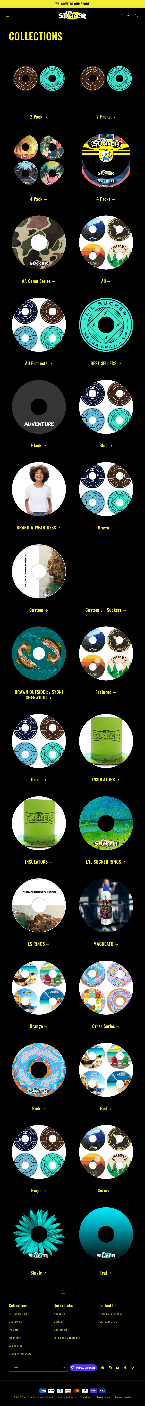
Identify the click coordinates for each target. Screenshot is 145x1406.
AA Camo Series (36, 281)
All (103, 281)
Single (36, 1272)
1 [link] (63, 1291)
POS (46, 1397)
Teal (103, 1272)
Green (36, 779)
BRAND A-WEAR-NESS (36, 527)
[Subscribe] (64, 1367)
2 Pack (36, 116)
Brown (103, 527)
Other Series (103, 1026)
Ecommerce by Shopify (64, 1397)
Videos (58, 1321)
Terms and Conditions (67, 1337)
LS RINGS (36, 944)
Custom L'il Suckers (103, 610)
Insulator (14, 1329)
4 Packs (103, 199)
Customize (15, 1321)
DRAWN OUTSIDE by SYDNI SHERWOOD (39, 694)
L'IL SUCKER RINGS (103, 862)
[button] (7, 15)
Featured (103, 692)
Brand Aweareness (20, 1353)
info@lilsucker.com (110, 1313)
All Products (36, 363)
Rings (36, 1190)
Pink (36, 1108)
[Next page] (82, 1291)
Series (103, 1190)
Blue (103, 445)
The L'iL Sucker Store (33, 1397)
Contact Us (60, 1329)
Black (36, 445)
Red (103, 1108)
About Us (59, 1313)
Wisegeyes (15, 1345)
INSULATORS (103, 779)
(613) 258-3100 (107, 1321)
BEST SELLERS (103, 363)
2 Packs (103, 116)
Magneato (15, 1337)
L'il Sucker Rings (19, 1313)
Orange (36, 1026)
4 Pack (36, 199)
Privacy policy (104, 1397)
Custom (36, 610)
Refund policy (87, 1397)
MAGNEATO (104, 944)
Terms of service (123, 1397)
